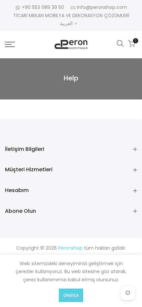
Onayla (71, 295)
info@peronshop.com (102, 7)
